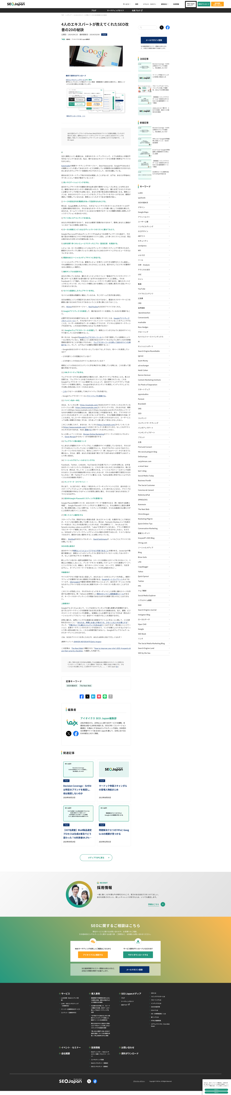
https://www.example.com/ (86, 407)
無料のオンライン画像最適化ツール (110, 594)
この (64, 391)
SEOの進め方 (72, 685)
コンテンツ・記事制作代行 (68, 1012)
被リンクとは (155, 1017)
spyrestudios (143, 394)
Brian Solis (142, 557)
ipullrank (141, 197)
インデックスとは (156, 1003)
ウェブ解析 (142, 590)
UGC (139, 274)
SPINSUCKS (142, 499)
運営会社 (164, 4)
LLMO (140, 193)
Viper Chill (142, 624)
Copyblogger (143, 566)
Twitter (141, 581)
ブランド (141, 437)
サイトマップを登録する (96, 396)
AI (139, 341)
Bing (140, 552)
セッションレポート (145, 346)
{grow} (140, 356)
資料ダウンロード (203, 4)
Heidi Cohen (143, 370)
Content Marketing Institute (149, 380)
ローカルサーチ (144, 619)
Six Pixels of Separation (147, 384)
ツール (140, 260)
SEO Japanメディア (191, 4)
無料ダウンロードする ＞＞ (76, 116)
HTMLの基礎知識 (156, 1020)
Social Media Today (146, 475)
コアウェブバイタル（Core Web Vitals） (160, 1025)
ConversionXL (143, 317)
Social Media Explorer (147, 595)
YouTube (141, 289)
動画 (139, 284)
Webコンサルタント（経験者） (100, 1063)
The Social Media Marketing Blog (151, 643)
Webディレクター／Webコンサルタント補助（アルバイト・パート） (100, 1054)
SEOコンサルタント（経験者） (100, 1066)
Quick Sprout (143, 576)
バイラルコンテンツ (145, 293)
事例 (136, 4)
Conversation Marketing (148, 528)
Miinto (69, 306)
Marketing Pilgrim (145, 519)
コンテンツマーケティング (148, 423)
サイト (140, 279)
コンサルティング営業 (97, 1059)
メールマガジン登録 (154, 40)
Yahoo (140, 571)
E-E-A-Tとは (154, 1010)
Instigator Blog (144, 614)
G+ (117, 666)
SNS (139, 408)
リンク (140, 638)
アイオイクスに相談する (93, 954)
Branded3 (142, 404)
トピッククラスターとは (158, 996)
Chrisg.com (142, 543)
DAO (139, 605)
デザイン (141, 207)
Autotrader (65, 165)
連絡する (88, 429)
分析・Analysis (144, 265)
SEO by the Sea (144, 653)
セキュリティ (143, 241)
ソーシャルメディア (145, 547)
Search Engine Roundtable (149, 351)
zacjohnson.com (144, 461)
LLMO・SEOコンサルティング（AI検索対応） (70, 1005)
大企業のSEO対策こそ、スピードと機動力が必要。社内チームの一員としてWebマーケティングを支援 (100, 1009)
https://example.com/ (89, 405)
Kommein (142, 504)
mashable (142, 322)
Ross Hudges (143, 327)
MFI (139, 250)
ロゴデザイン (143, 231)
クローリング (143, 332)
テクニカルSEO (144, 269)
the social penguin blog (147, 451)
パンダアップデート (145, 428)
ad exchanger (143, 365)
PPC (139, 586)
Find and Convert (145, 447)
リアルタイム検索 (145, 600)
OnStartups (142, 456)
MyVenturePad (144, 495)
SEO (139, 413)
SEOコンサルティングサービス (76, 80)
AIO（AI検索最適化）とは (158, 1014)
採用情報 (176, 4)
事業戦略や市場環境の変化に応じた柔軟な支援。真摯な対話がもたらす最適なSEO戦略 (100, 1000)
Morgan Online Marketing (93, 434)
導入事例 (95, 993)
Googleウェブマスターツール (90, 337)
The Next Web (77, 648)
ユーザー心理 (143, 221)
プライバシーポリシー (139, 1081)
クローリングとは (156, 1000)
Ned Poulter (93, 306)
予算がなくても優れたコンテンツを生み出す (86, 625)
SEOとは (153, 993)
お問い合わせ (127, 1047)
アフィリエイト (144, 217)
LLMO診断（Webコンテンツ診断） (70, 999)
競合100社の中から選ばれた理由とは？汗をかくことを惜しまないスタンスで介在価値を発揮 (100, 1025)
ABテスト (141, 236)
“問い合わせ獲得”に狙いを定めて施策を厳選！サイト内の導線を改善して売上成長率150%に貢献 (100, 1033)
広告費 (140, 298)
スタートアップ (144, 389)
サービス (126, 4)
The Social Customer (146, 485)
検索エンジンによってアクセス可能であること (91, 550)
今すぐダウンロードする (138, 954)
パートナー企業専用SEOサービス (70, 1009)
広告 (139, 442)
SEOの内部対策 (155, 1007)
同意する (216, 1092)
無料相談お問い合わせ (217, 4)
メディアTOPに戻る (96, 857)
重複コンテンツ (144, 533)
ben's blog (142, 471)
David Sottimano (100, 539)
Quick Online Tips (145, 523)
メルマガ (141, 255)
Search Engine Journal (147, 610)
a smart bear (143, 466)
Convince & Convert (146, 490)
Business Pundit (144, 480)
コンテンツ (142, 418)
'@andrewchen (144, 313)
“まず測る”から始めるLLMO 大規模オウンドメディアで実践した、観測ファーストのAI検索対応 (100, 1018)
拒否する (216, 1089)
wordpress (142, 245)
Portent (141, 399)
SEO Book (142, 634)
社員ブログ (136, 10)
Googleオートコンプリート (112, 579)
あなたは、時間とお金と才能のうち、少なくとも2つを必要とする (102, 622)
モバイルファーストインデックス (150, 336)
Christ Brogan (143, 514)
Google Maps (143, 212)
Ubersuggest (75, 582)
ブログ (93, 10)
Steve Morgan (70, 436)
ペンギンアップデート (146, 432)
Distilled (71, 539)
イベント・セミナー (149, 4)
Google (141, 629)
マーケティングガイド (115, 10)
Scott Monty (143, 360)
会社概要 (65, 1053)
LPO (139, 562)
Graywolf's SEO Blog (146, 538)
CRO (139, 303)
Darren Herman (144, 375)
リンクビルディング (145, 226)
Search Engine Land (146, 648)
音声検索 (141, 308)
